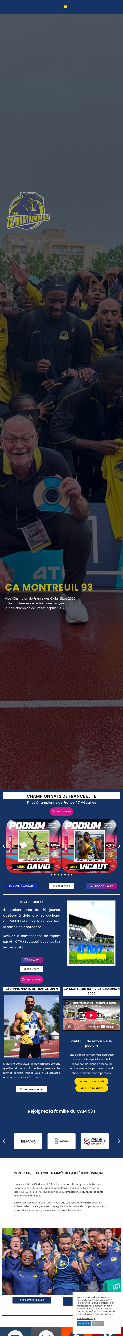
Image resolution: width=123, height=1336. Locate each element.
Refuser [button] (98, 1323)
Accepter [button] (84, 1323)
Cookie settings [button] (86, 1318)
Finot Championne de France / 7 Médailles (61, 802)
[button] (65, 6)
